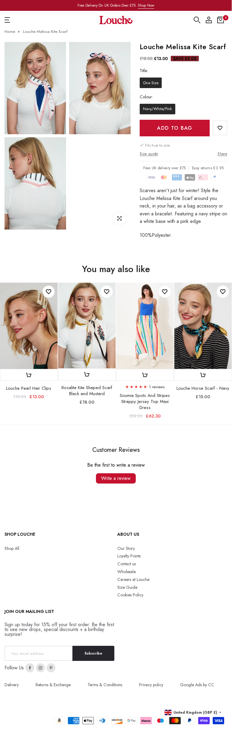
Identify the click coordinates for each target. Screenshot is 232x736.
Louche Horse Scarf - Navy (202, 388)
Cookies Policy (130, 595)
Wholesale (126, 572)
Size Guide (127, 587)
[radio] (151, 83)
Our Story (126, 548)
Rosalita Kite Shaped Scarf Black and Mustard (87, 391)
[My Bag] (220, 20)
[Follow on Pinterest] (51, 667)
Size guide (149, 154)
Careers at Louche (133, 579)
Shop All (12, 548)
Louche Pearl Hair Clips (28, 388)
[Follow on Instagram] (40, 667)
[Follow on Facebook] (29, 667)
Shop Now (146, 5)
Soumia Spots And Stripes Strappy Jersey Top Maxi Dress (145, 401)
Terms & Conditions (104, 685)
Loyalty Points (129, 556)
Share (222, 154)
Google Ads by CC (197, 685)
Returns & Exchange (53, 685)
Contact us (126, 564)
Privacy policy (151, 685)
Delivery (12, 685)
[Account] (208, 20)
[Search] (197, 20)
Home (10, 31)
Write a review (116, 478)
